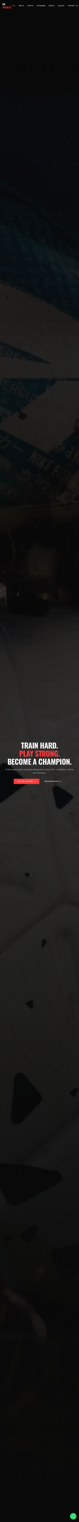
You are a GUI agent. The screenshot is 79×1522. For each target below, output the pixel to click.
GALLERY (61, 6)
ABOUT (21, 6)
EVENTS (52, 6)
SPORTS (30, 6)
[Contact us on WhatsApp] (73, 1516)
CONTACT (71, 6)
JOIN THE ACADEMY (25, 781)
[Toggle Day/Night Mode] (77, 6)
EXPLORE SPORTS (51, 781)
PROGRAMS (41, 6)
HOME (13, 6)
